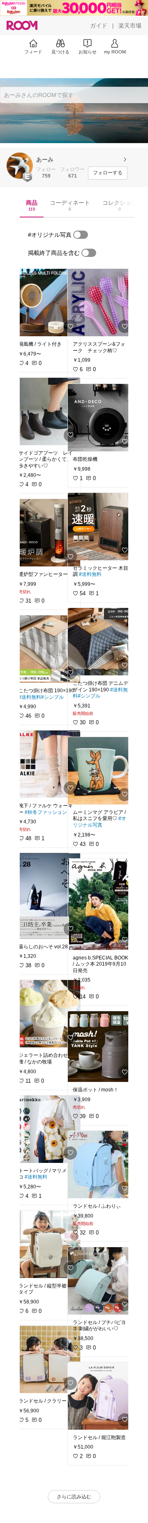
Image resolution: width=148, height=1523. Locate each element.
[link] (47, 302)
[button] (20, 166)
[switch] (80, 235)
